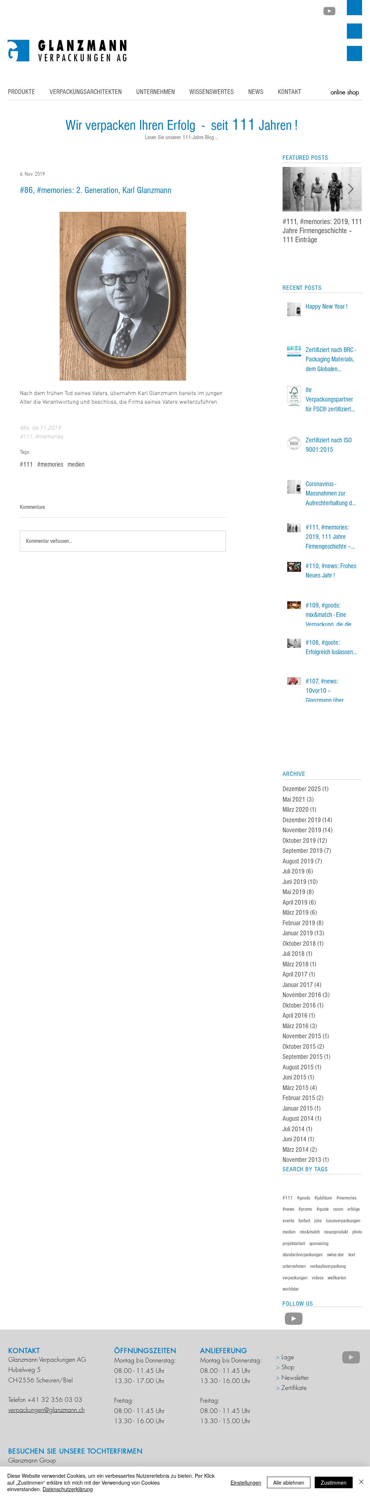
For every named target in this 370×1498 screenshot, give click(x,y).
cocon (338, 1209)
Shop (287, 1367)
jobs (318, 1221)
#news (288, 1209)
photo (357, 1232)
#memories (50, 464)
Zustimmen (334, 1482)
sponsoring (318, 1243)
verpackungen (295, 1278)
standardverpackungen (303, 1255)
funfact (304, 1221)
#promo (305, 1209)
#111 (26, 464)
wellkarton (337, 1278)
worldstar (291, 1289)
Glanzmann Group (32, 1460)
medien (76, 464)
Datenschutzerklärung (68, 1489)
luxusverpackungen (343, 1221)
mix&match (310, 1232)
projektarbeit (294, 1243)
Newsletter (295, 1377)
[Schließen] (361, 1482)
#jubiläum (323, 1198)
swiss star (335, 1255)
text (351, 1255)
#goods (303, 1198)
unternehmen (294, 1266)
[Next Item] (350, 189)
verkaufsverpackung (328, 1266)
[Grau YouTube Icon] (329, 11)
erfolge (354, 1209)
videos (317, 1278)
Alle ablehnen (288, 1482)
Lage (287, 1357)
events (288, 1221)
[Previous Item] (294, 189)
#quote (323, 1209)
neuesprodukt (336, 1232)
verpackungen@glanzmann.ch (46, 1409)
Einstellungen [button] (246, 1482)
